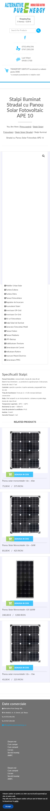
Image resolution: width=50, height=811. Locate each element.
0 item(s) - (24, 20)
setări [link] (16, 801)
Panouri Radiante (12, 335)
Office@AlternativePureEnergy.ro (15, 725)
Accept (8, 806)
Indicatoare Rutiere (13, 352)
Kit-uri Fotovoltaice (13, 319)
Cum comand (13, 747)
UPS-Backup (11, 339)
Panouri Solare (11, 331)
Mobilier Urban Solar (14, 286)
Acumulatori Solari (13, 306)
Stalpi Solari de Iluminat (15, 323)
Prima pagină (25, 126)
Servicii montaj (13, 753)
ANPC (10, 755)
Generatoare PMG (13, 360)
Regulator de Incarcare (14, 302)
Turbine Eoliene (12, 290)
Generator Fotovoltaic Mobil (17, 327)
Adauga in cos (21, 474)
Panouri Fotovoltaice (14, 298)
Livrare (10, 750)
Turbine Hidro (11, 294)
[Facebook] (25, 37)
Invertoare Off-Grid (13, 310)
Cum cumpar (13, 744)
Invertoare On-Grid (13, 315)
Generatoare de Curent (15, 348)
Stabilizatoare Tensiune (15, 344)
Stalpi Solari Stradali (24, 132)
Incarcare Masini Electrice (16, 356)
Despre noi (12, 742)
